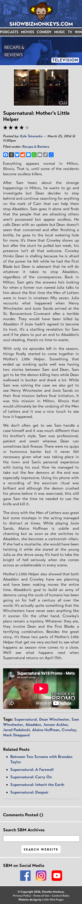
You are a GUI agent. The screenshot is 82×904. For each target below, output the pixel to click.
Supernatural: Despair (29, 792)
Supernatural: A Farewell (32, 769)
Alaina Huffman (45, 729)
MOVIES (27, 32)
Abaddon (33, 724)
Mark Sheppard (16, 735)
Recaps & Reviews (35, 146)
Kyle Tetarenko (31, 136)
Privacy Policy (22, 895)
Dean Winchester (54, 719)
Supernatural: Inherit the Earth (37, 784)
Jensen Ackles (55, 724)
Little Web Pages (53, 899)
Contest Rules (60, 895)
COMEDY (44, 32)
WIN (78, 32)
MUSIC (59, 32)
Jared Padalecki (16, 729)
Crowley (69, 729)
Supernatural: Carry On (31, 777)
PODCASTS (9, 32)
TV (70, 32)
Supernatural (25, 719)
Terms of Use (41, 895)
